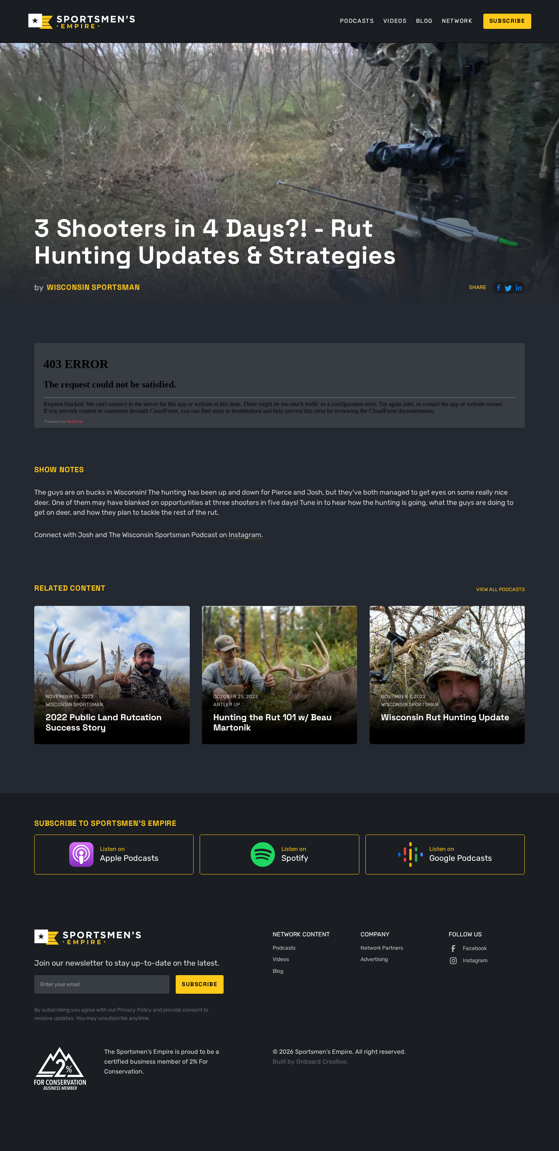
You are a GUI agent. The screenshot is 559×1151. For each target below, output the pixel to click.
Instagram (245, 535)
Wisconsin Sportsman (93, 287)
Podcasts (357, 20)
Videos (395, 20)
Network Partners (381, 948)
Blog (424, 20)
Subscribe (507, 20)
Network (457, 20)
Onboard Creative (321, 1061)
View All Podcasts (500, 589)
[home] (81, 21)
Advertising (374, 959)
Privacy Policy (135, 1010)
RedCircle (75, 421)
